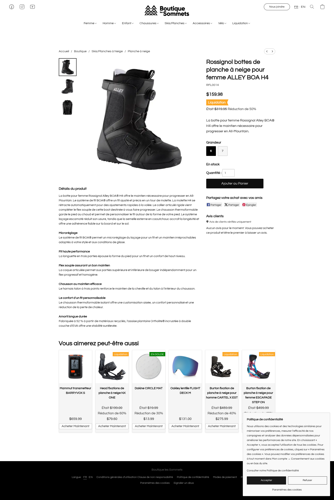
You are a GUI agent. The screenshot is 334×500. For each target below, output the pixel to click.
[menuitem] (267, 51)
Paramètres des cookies (155, 483)
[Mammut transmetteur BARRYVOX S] (75, 366)
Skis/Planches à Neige (107, 51)
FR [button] (296, 6)
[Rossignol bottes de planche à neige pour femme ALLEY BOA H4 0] (68, 67)
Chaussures (148, 23)
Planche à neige (139, 51)
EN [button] (303, 6)
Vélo (221, 23)
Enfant (127, 23)
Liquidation (240, 23)
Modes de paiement (225, 477)
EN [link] (91, 477)
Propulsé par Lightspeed (167, 489)
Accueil (64, 51)
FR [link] (85, 477)
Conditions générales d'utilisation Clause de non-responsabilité (134, 477)
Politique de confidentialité (193, 477)
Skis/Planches (175, 23)
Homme (108, 23)
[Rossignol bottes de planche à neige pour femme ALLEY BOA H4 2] (68, 106)
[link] (287, 488)
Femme (89, 23)
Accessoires (201, 23)
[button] (167, 10)
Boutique (80, 51)
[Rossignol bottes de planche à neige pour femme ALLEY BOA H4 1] (68, 86)
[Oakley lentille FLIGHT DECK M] (185, 366)
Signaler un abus (184, 483)
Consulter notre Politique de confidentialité (273, 470)
